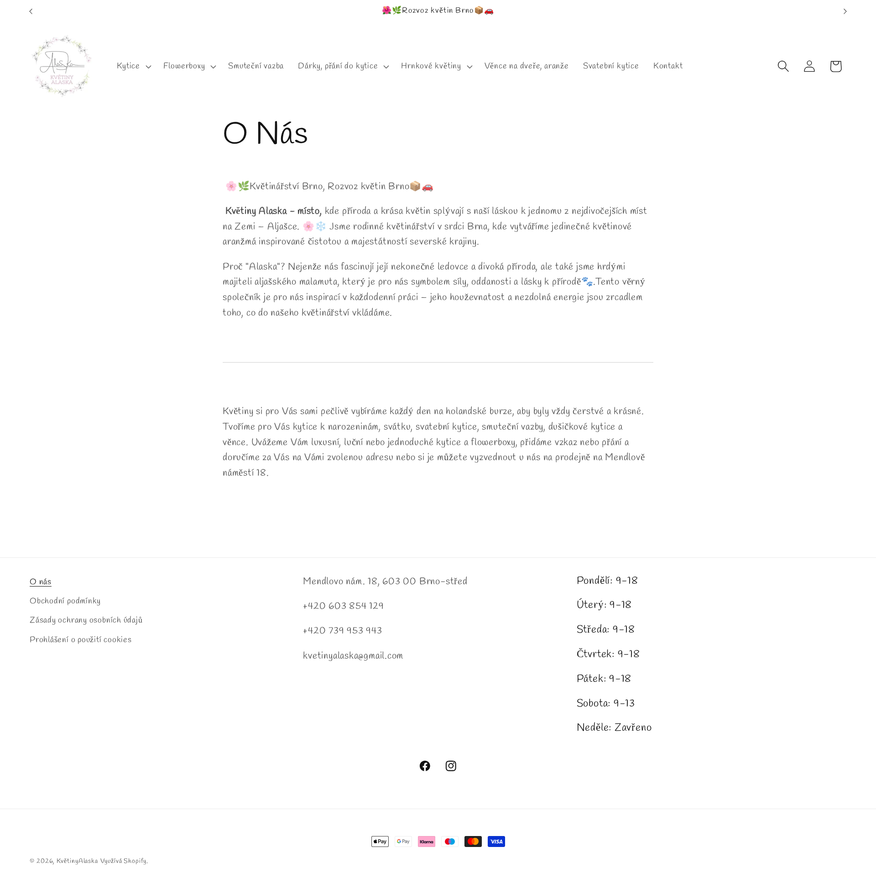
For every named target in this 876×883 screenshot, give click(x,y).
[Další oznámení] (845, 11)
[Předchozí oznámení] (31, 11)
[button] (133, 66)
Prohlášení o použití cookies (81, 639)
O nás (41, 582)
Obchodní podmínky (65, 601)
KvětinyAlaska (77, 861)
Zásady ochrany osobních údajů (86, 620)
